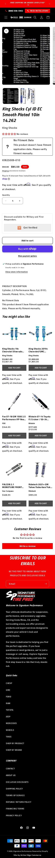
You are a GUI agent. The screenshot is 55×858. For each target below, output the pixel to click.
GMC (8, 689)
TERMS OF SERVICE (15, 795)
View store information (16, 271)
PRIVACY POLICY (14, 815)
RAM (8, 703)
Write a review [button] (27, 546)
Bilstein (32, 423)
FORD (8, 696)
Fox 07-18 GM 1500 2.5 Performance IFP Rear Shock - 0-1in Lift (14, 418)
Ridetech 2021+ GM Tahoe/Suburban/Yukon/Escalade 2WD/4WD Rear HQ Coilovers (40, 486)
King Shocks (7, 356)
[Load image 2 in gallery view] (27, 96)
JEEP (8, 716)
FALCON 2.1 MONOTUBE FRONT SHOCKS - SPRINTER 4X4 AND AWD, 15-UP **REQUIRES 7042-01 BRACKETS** (13, 486)
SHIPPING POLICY (14, 788)
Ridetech (32, 491)
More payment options (27, 256)
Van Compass (8, 491)
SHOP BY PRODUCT (15, 743)
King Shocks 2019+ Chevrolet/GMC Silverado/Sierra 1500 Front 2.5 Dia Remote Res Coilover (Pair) (40, 350)
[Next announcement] (49, 4)
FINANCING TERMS (15, 808)
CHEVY (9, 683)
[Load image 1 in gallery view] (10, 96)
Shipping (5, 171)
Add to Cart (14, 368)
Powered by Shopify (40, 851)
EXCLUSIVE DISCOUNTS (17, 782)
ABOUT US (11, 775)
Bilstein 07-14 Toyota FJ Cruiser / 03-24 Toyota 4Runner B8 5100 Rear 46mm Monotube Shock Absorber (40, 418)
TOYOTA (9, 709)
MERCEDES (11, 723)
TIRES (9, 736)
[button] (6, 17)
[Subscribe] (46, 583)
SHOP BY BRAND (14, 749)
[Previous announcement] (5, 4)
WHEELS (10, 730)
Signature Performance (22, 851)
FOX (4, 423)
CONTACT (10, 768)
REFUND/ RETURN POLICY (18, 801)
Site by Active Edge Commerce (27, 855)
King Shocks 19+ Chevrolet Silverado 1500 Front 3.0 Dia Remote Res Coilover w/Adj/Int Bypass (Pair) (12, 350)
